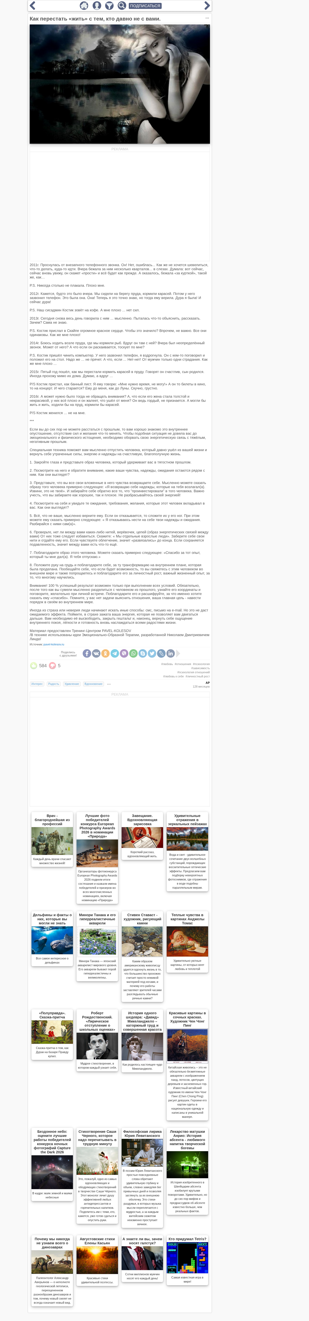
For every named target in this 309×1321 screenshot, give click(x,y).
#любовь (167, 664)
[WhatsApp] (133, 653)
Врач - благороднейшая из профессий (52, 820)
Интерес (37, 683)
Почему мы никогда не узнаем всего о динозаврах (52, 1243)
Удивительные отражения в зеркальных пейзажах (187, 820)
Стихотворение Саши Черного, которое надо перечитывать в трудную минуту (97, 1138)
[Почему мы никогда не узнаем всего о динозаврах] (52, 1273)
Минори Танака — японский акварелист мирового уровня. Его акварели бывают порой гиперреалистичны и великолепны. (97, 969)
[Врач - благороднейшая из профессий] (52, 854)
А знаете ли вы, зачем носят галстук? (142, 1241)
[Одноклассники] (105, 653)
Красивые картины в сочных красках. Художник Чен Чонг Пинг (187, 1019)
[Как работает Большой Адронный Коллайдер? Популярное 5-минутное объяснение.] (32, 9)
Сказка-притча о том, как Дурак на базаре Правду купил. (52, 1052)
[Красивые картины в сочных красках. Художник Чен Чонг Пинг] (187, 1062)
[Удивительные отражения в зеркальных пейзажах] (187, 849)
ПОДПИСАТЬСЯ (145, 6)
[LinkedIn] (170, 653)
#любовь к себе (173, 676)
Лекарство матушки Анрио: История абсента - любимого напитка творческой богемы (187, 1140)
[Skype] (142, 653)
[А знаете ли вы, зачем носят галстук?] (142, 1269)
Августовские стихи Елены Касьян (97, 1241)
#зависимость (200, 668)
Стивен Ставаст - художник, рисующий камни (142, 919)
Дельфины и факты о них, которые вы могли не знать (52, 919)
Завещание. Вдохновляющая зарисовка (142, 820)
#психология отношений (193, 672)
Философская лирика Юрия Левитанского (142, 1134)
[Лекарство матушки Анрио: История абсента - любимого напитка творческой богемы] (187, 1177)
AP (208, 682)
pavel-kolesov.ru (53, 644)
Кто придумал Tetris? (187, 1239)
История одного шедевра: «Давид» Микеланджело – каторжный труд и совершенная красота (142, 1021)
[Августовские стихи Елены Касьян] (97, 1273)
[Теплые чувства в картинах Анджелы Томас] (187, 955)
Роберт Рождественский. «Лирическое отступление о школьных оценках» (97, 1021)
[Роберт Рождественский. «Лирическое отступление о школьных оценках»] (97, 1058)
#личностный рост (198, 676)
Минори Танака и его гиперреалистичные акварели (97, 919)
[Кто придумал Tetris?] (187, 1272)
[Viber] (124, 653)
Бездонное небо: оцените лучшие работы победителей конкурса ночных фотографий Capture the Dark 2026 (52, 1142)
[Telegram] (115, 653)
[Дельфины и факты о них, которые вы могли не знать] (52, 953)
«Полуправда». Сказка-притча (52, 1015)
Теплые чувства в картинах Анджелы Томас (187, 919)
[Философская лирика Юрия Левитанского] (142, 1165)
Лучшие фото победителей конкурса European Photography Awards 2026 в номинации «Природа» (97, 826)
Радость (53, 683)
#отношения (183, 664)
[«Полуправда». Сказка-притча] (52, 1043)
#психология (201, 664)
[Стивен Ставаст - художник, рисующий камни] (142, 956)
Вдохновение (93, 683)
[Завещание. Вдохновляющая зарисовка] (142, 847)
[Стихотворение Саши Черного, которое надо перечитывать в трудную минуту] (97, 1174)
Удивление (72, 683)
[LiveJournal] (161, 653)
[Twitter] (152, 653)
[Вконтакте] (96, 653)
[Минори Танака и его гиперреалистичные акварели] (97, 956)
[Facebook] (87, 653)
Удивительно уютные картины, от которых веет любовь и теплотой (187, 965)
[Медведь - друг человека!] (207, 9)
